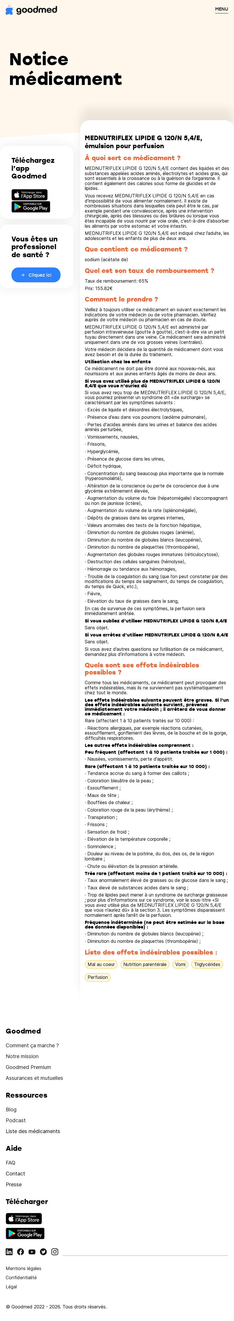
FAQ (10, 1163)
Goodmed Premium (28, 1067)
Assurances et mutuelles (34, 1078)
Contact (15, 1174)
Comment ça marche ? (32, 1045)
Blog (11, 1109)
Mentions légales (23, 1268)
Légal (11, 1287)
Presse (14, 1184)
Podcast (16, 1120)
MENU (221, 9)
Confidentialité (21, 1277)
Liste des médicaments (33, 1131)
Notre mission (22, 1056)
